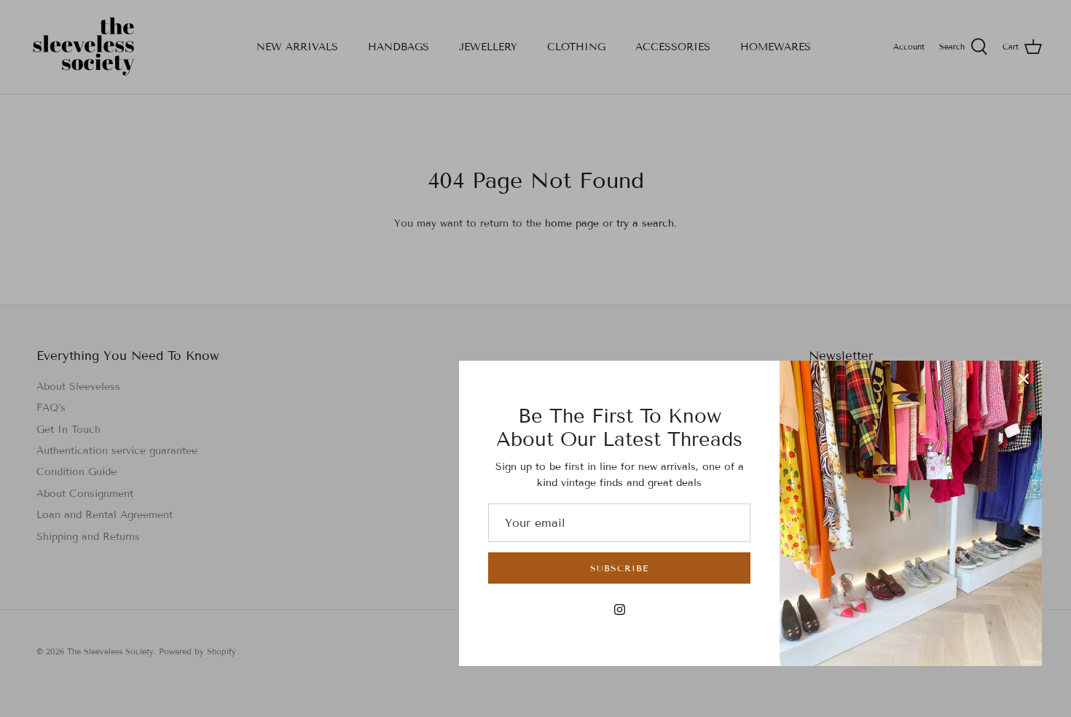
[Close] (1024, 379)
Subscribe (619, 568)
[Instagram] (619, 609)
